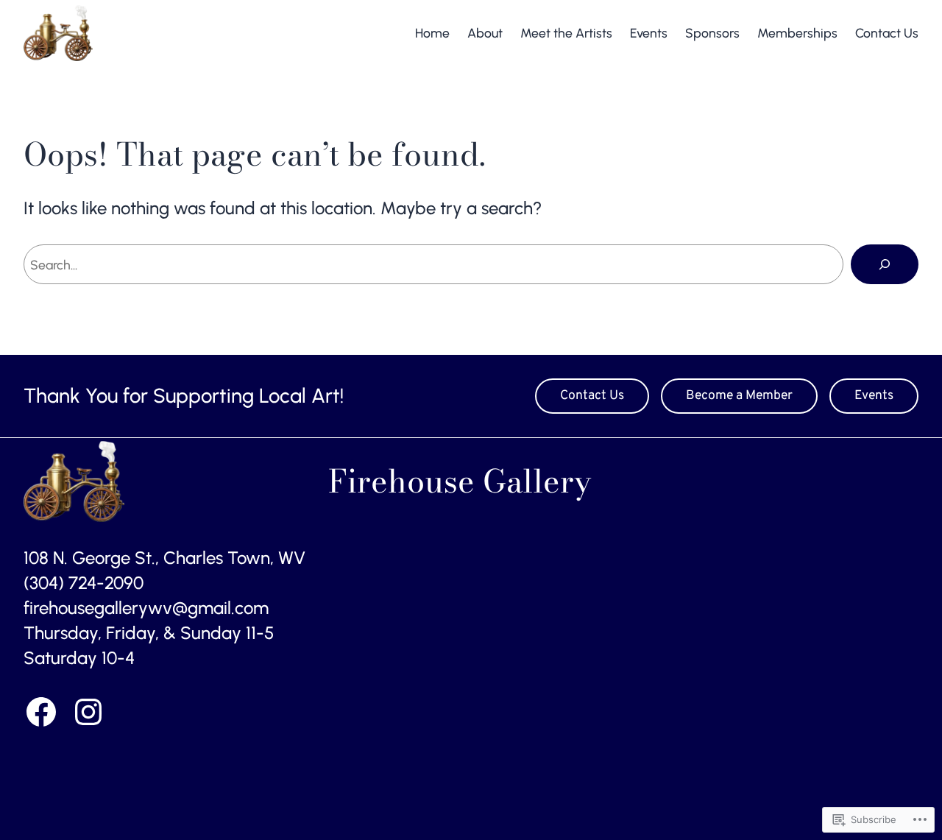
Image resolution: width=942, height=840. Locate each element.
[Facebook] (41, 712)
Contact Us (592, 395)
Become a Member (739, 395)
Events (873, 395)
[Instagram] (88, 712)
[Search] (884, 264)
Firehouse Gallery (184, 33)
